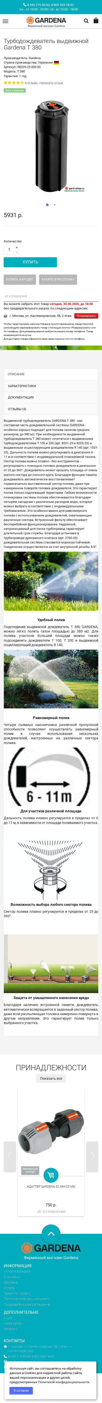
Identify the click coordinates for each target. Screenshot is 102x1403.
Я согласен (21, 1390)
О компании (12, 1277)
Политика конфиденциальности (27, 1299)
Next (92, 1157)
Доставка (11, 1282)
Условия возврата (17, 1271)
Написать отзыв (51, 83)
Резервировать (86, 315)
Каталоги (10, 1329)
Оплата (9, 1288)
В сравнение (18, 296)
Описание (16, 374)
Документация (21, 397)
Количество (13, 241)
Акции (8, 1318)
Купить (30, 262)
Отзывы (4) (17, 409)
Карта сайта (12, 1323)
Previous (10, 1157)
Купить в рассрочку (58, 279)
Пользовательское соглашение (27, 1304)
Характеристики (22, 386)
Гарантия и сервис (17, 1293)
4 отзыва (31, 83)
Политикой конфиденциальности (63, 1382)
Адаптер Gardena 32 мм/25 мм (51, 1186)
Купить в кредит (19, 279)
